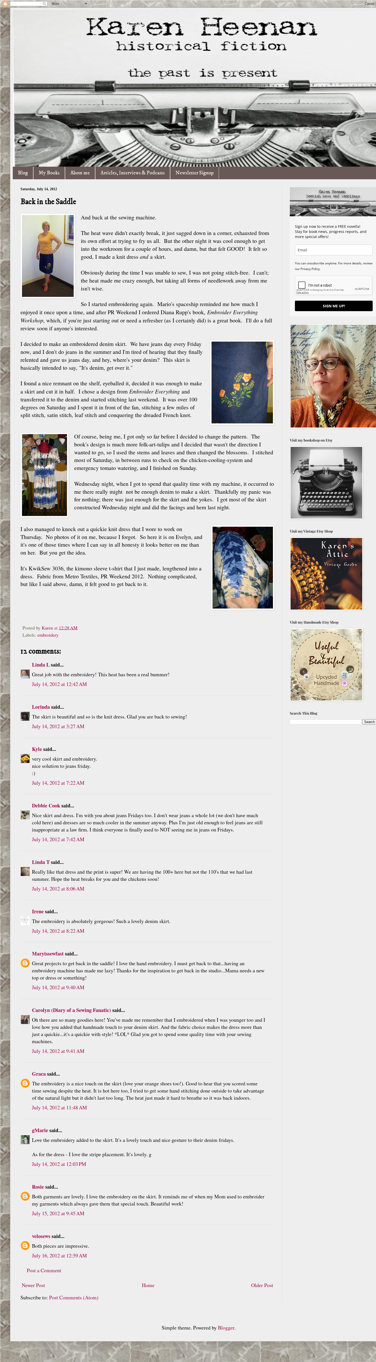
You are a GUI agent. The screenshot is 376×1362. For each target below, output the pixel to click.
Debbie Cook (46, 805)
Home (148, 1285)
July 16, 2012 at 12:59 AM (59, 1255)
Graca (39, 1073)
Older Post (262, 1285)
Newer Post (33, 1285)
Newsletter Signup (194, 173)
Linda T (41, 862)
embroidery (48, 635)
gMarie (40, 1130)
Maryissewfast (48, 953)
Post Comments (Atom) (73, 1297)
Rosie (38, 1186)
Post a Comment (44, 1270)
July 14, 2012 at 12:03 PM (59, 1164)
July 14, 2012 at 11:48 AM (59, 1107)
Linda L (41, 664)
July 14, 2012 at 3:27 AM (58, 726)
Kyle (37, 749)
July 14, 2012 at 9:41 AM (58, 1051)
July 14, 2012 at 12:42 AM (59, 684)
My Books (49, 173)
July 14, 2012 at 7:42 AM (58, 839)
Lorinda (41, 707)
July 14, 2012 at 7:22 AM (58, 782)
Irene (38, 911)
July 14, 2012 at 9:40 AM (58, 987)
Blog (23, 173)
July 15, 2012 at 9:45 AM (58, 1213)
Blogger (226, 1327)
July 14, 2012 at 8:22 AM (58, 930)
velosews (41, 1236)
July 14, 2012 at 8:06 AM (58, 888)
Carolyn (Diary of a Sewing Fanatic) (71, 1010)
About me (80, 173)
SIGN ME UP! (334, 305)
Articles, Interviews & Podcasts (133, 173)
